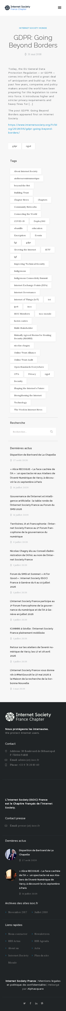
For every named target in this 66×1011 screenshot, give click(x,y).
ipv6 (16, 306)
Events (38, 235)
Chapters (42, 199)
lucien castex (21, 320)
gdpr (14, 146)
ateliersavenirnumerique (26, 178)
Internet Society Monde (33, 28)
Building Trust (21, 192)
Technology (20, 402)
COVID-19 (19, 221)
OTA (16, 374)
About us (13, 948)
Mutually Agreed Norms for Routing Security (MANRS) (32, 337)
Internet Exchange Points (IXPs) (30, 285)
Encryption (20, 235)
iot (49, 299)
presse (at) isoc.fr (29, 825)
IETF (48, 249)
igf (15, 256)
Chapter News (21, 199)
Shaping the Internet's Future (29, 388)
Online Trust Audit (23, 359)
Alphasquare (35, 988)
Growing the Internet (25, 249)
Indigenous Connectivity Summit (31, 278)
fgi (15, 242)
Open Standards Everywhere (29, 366)
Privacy (32, 374)
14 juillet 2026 (21, 487)
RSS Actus (14, 941)
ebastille (18, 228)
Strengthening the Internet (28, 395)
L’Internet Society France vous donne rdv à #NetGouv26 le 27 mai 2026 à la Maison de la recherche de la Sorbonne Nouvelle (32, 676)
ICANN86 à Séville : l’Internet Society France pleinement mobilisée (31, 630)
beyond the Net (22, 185)
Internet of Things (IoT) (26, 299)
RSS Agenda (41, 941)
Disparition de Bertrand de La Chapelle (33, 454)
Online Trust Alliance (25, 352)
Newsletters (42, 934)
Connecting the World (25, 214)
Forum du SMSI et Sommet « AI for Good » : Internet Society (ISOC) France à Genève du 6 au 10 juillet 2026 (30, 580)
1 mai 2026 (19, 688)
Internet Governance (25, 292)
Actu (37, 948)
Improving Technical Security (29, 263)
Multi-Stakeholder (23, 328)
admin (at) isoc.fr (28, 759)
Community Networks (25, 206)
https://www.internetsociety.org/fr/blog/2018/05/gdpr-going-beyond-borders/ (32, 128)
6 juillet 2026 (20, 542)
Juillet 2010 (41, 912)
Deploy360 (39, 221)
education (37, 228)
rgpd (28, 146)
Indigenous (20, 271)
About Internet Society (25, 171)
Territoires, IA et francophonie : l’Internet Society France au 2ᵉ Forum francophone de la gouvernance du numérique (33, 530)
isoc (29, 306)
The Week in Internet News (28, 409)
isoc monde (45, 313)
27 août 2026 (20, 460)
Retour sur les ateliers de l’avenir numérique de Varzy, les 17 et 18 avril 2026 (32, 651)
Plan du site (41, 955)
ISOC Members (22, 313)
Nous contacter (17, 934)
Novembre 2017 (17, 912)
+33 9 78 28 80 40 (29, 764)
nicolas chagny (22, 345)
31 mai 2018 (34, 54)
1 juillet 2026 (20, 565)
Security (18, 381)
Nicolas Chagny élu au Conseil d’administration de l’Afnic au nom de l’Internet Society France (32, 555)
